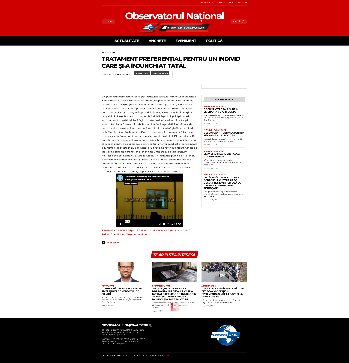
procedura (113, 243)
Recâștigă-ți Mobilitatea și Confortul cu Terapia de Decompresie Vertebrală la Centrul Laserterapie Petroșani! (222, 182)
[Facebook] (102, 2)
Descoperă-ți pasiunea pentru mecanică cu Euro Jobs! (224, 134)
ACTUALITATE (108, 53)
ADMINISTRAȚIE (208, 286)
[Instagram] (106, 2)
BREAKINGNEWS (160, 73)
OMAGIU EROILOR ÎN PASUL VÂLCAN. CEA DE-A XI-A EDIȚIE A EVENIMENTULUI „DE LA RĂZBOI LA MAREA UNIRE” (222, 292)
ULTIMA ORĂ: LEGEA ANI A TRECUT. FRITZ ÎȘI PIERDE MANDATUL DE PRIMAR (122, 291)
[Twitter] (194, 74)
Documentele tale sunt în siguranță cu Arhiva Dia (221, 110)
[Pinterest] (200, 74)
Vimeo (144, 234)
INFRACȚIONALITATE (161, 286)
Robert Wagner (126, 234)
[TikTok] (110, 2)
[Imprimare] (232, 74)
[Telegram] (238, 74)
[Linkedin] (213, 74)
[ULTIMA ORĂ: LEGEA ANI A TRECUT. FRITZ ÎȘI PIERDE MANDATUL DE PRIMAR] (125, 272)
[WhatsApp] (207, 74)
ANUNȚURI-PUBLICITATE (215, 106)
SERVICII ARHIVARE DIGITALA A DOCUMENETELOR (222, 155)
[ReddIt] (219, 74)
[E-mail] (225, 74)
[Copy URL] (244, 74)
